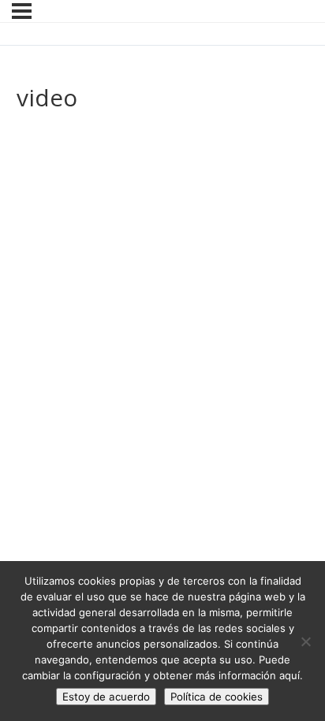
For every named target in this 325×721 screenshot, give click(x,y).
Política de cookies (216, 696)
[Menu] (21, 11)
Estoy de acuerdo (106, 696)
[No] (305, 641)
